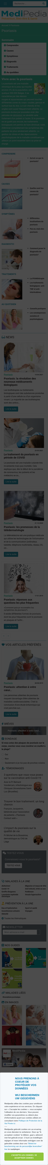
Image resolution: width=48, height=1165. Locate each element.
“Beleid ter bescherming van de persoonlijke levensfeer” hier (23, 1146)
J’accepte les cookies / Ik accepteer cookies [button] (24, 1156)
